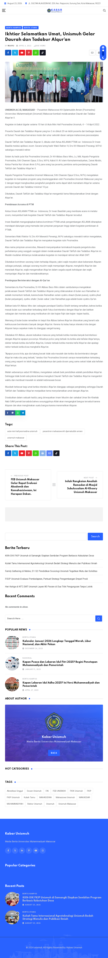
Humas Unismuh (74, 947)
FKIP (89, 791)
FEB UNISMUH (59, 791)
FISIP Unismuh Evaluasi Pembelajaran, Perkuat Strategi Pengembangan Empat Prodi (46, 579)
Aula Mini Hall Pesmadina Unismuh (22, 431)
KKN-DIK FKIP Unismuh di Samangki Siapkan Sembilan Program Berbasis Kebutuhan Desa (49, 555)
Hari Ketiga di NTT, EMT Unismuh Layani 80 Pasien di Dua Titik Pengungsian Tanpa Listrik (49, 586)
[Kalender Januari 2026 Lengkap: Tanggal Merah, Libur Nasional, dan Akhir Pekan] (12, 643)
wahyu (11, 46)
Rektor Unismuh (34, 804)
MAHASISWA (45, 797)
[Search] (104, 10)
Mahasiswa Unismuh (65, 797)
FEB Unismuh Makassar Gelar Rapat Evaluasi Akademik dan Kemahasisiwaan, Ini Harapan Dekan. (25, 486)
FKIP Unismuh (13, 797)
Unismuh (50, 804)
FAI (47, 791)
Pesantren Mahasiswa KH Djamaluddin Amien (63, 431)
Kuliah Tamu (29, 797)
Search (95, 536)
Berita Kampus (29, 679)
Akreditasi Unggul (15, 791)
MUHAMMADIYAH (15, 804)
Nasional (27, 658)
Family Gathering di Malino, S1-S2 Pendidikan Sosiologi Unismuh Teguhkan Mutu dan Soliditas (51, 571)
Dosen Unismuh (34, 791)
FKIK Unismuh (76, 791)
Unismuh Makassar (15, 438)
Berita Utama (29, 637)
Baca (54, 753)
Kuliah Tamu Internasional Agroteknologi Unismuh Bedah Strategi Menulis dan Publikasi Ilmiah (51, 563)
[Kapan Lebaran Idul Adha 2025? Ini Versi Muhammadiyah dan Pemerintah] (12, 684)
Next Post (89, 478)
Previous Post (21, 476)
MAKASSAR (84, 797)
